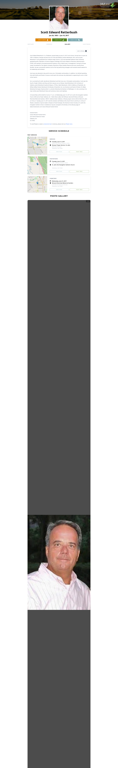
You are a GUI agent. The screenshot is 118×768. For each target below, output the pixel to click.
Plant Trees (79, 151)
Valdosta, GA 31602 (57, 168)
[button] (37, 144)
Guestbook (86, 44)
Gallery (67, 44)
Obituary (31, 44)
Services (49, 44)
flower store (69, 124)
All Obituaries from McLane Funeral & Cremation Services (107, 10)
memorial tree (47, 124)
